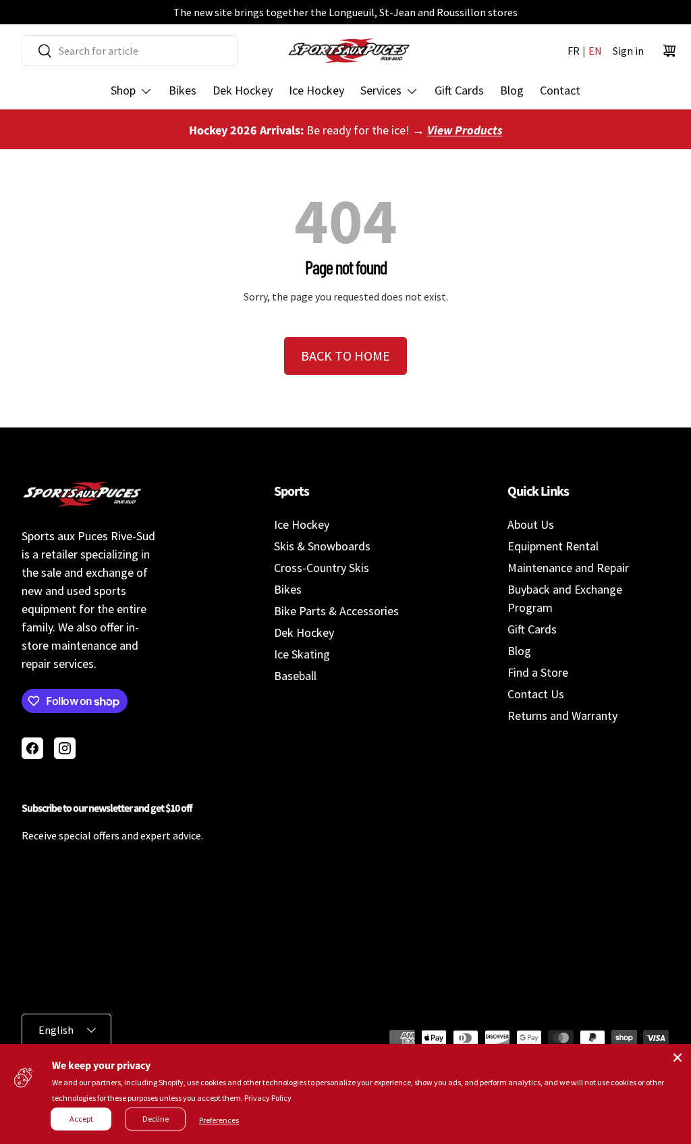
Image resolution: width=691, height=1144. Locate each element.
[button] (669, 50)
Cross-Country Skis (321, 567)
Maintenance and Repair (568, 567)
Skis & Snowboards (322, 546)
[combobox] (129, 51)
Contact (560, 90)
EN (595, 50)
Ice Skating (302, 654)
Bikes (182, 90)
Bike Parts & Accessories (336, 611)
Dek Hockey (243, 90)
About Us (530, 524)
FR (574, 50)
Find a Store (537, 672)
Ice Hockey (316, 90)
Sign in (628, 50)
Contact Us (535, 694)
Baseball (295, 675)
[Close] (677, 1057)
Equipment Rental (553, 546)
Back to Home (345, 355)
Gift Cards (459, 90)
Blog (512, 90)
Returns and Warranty (562, 715)
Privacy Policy (268, 1098)
